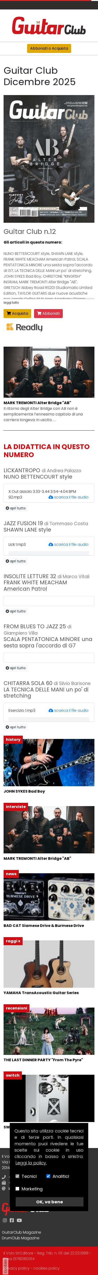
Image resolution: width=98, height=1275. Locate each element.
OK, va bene (49, 1202)
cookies (5, 1266)
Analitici (61, 1176)
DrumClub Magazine (20, 1238)
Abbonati (50, 313)
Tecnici (29, 1176)
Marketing (32, 1189)
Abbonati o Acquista (49, 48)
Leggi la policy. (31, 1163)
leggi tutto (11, 303)
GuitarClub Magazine (21, 1232)
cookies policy (46, 1268)
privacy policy (16, 1268)
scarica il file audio (71, 497)
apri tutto (17, 508)
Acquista (19, 313)
